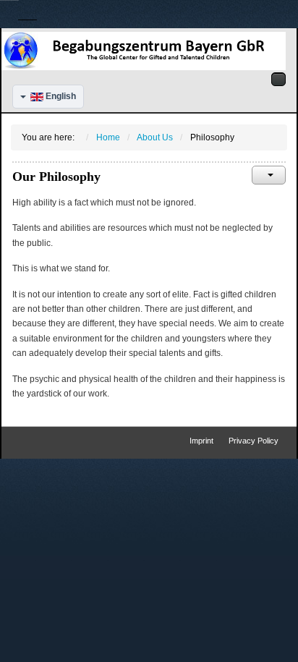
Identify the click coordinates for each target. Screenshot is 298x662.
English (59, 96)
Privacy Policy (253, 440)
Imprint (201, 440)
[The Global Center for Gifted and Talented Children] (143, 50)
